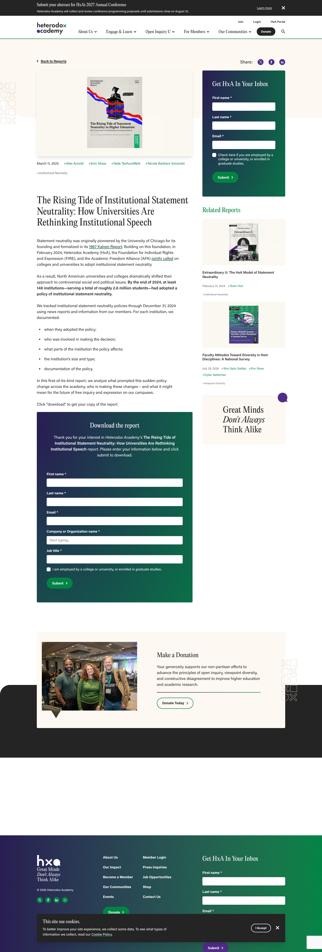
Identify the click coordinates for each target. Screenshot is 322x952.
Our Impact (112, 867)
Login (257, 22)
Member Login (154, 857)
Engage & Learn (119, 31)
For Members (194, 31)
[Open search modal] (283, 31)
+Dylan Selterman (214, 375)
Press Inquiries (155, 867)
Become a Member (118, 877)
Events (108, 896)
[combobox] (50, 540)
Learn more (264, 8)
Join (240, 22)
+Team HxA (235, 286)
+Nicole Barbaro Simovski (165, 163)
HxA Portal (278, 22)
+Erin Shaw (97, 163)
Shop (147, 887)
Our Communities (233, 31)
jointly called (162, 258)
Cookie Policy (101, 934)
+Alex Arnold (74, 163)
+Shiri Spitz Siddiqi (233, 368)
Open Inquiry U (158, 31)
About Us (85, 31)
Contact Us (152, 896)
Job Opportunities (157, 877)
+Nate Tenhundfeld (125, 163)
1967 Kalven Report (105, 246)
